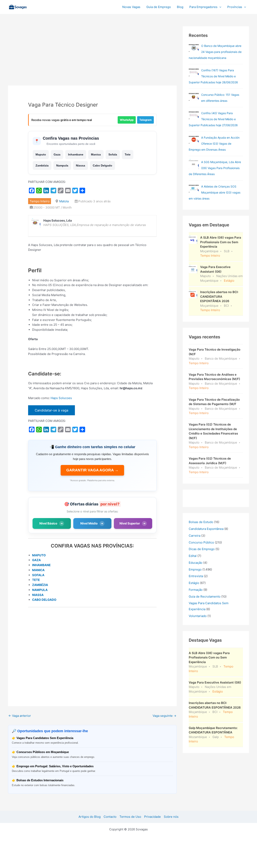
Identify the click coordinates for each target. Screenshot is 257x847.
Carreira (194, 535)
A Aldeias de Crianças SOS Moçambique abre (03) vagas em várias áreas (214, 192)
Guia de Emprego (158, 7)
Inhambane (75, 154)
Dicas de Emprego (202, 549)
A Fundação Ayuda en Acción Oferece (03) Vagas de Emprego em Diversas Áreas (214, 143)
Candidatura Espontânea (206, 529)
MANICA (38, 570)
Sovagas (39, 6)
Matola (64, 201)
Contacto (110, 817)
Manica (96, 154)
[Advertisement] (92, 56)
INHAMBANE (41, 565)
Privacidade (152, 817)
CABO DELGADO (44, 600)
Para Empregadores (203, 7)
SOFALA (38, 575)
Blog (180, 7)
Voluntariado (198, 616)
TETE (36, 580)
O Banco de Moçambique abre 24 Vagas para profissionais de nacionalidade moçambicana (215, 51)
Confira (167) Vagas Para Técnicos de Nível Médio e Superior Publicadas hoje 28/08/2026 (213, 76)
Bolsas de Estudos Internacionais (39, 780)
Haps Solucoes (61, 398)
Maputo (41, 154)
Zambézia (42, 165)
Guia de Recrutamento (204, 596)
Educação (195, 563)
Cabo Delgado (102, 165)
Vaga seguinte (164, 716)
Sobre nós (171, 817)
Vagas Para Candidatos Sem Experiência (44, 738)
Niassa (80, 165)
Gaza (57, 154)
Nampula (62, 165)
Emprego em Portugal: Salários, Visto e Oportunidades (55, 766)
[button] (219, 7)
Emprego (195, 569)
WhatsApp (127, 119)
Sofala (112, 154)
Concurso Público (201, 542)
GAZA (36, 560)
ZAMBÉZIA (40, 585)
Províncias (234, 7)
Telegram (145, 119)
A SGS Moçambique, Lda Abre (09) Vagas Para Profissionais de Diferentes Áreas (215, 168)
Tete (128, 154)
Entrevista (196, 576)
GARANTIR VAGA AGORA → (92, 470)
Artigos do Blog (90, 817)
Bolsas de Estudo (201, 522)
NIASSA (38, 595)
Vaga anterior (19, 716)
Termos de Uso (130, 817)
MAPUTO (39, 555)
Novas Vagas (131, 7)
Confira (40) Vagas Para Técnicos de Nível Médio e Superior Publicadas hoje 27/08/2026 (213, 119)
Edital (193, 556)
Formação (196, 590)
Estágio (194, 583)
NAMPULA (40, 590)
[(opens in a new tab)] (194, 72)
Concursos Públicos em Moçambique (42, 752)
